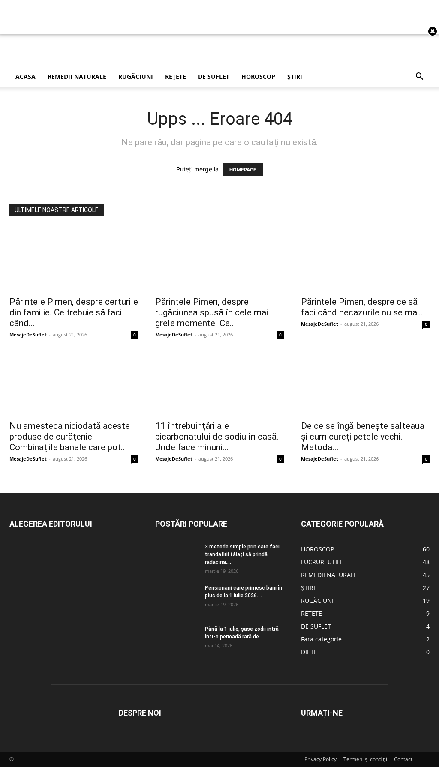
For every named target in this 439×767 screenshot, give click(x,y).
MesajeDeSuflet (28, 334)
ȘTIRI (294, 76)
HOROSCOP (258, 76)
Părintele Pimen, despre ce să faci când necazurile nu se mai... (363, 307)
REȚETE (175, 76)
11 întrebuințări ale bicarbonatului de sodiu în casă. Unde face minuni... (217, 436)
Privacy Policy (320, 759)
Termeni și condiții (365, 759)
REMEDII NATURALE (77, 76)
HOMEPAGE (242, 170)
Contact (403, 759)
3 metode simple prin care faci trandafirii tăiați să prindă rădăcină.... (242, 554)
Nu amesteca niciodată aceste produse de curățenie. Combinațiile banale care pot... (69, 436)
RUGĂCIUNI (135, 76)
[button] (419, 77)
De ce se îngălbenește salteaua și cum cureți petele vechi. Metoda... (362, 436)
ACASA (25, 76)
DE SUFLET (213, 76)
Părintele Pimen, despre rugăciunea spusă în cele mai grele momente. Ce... (211, 312)
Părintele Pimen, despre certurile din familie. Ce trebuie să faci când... (73, 312)
